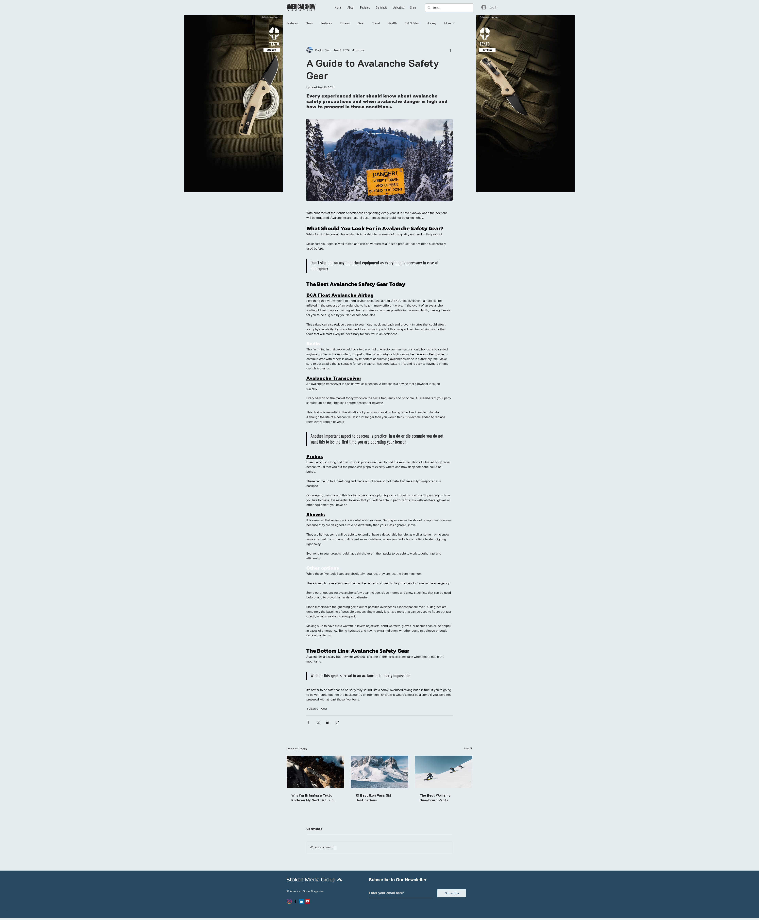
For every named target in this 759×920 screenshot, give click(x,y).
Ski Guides (412, 23)
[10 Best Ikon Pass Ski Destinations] (379, 772)
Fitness (345, 23)
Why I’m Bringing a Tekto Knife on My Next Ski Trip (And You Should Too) (312, 797)
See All (468, 748)
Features (292, 23)
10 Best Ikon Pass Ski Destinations (373, 797)
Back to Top (7, 904)
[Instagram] (289, 901)
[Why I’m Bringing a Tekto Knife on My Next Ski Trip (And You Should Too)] (315, 772)
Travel (376, 23)
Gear (361, 23)
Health (392, 23)
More (447, 23)
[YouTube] (307, 901)
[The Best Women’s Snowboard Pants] (443, 772)
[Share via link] (337, 722)
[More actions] (450, 50)
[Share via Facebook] (308, 722)
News (309, 23)
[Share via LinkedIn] (327, 722)
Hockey (431, 23)
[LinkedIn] (301, 901)
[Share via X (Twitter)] (318, 722)
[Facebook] (295, 901)
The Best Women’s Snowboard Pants (435, 797)
